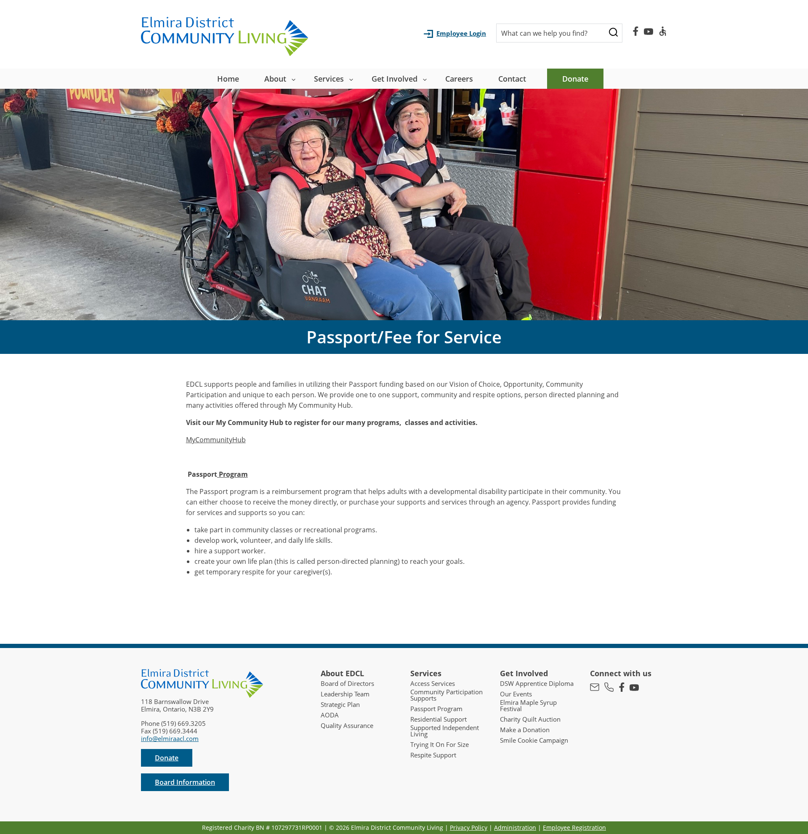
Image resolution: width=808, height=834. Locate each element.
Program (232, 474)
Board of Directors (347, 683)
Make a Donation (525, 730)
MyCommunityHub (216, 439)
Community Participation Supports (446, 695)
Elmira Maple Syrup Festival (528, 705)
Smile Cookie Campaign (534, 740)
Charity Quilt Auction (530, 719)
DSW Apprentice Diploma (537, 683)
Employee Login (461, 33)
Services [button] (329, 79)
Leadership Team (345, 694)
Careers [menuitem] (459, 79)
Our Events (516, 694)
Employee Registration (574, 827)
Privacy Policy (468, 827)
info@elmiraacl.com (170, 738)
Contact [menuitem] (512, 79)
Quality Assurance (347, 725)
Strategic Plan (340, 704)
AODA (330, 715)
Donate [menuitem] (575, 79)
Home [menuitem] (228, 79)
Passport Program (436, 709)
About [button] (275, 79)
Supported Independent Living (444, 731)
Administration (515, 827)
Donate (166, 757)
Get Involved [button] (394, 79)
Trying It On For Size (439, 744)
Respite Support (433, 755)
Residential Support (438, 719)
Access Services (432, 683)
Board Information (185, 782)
